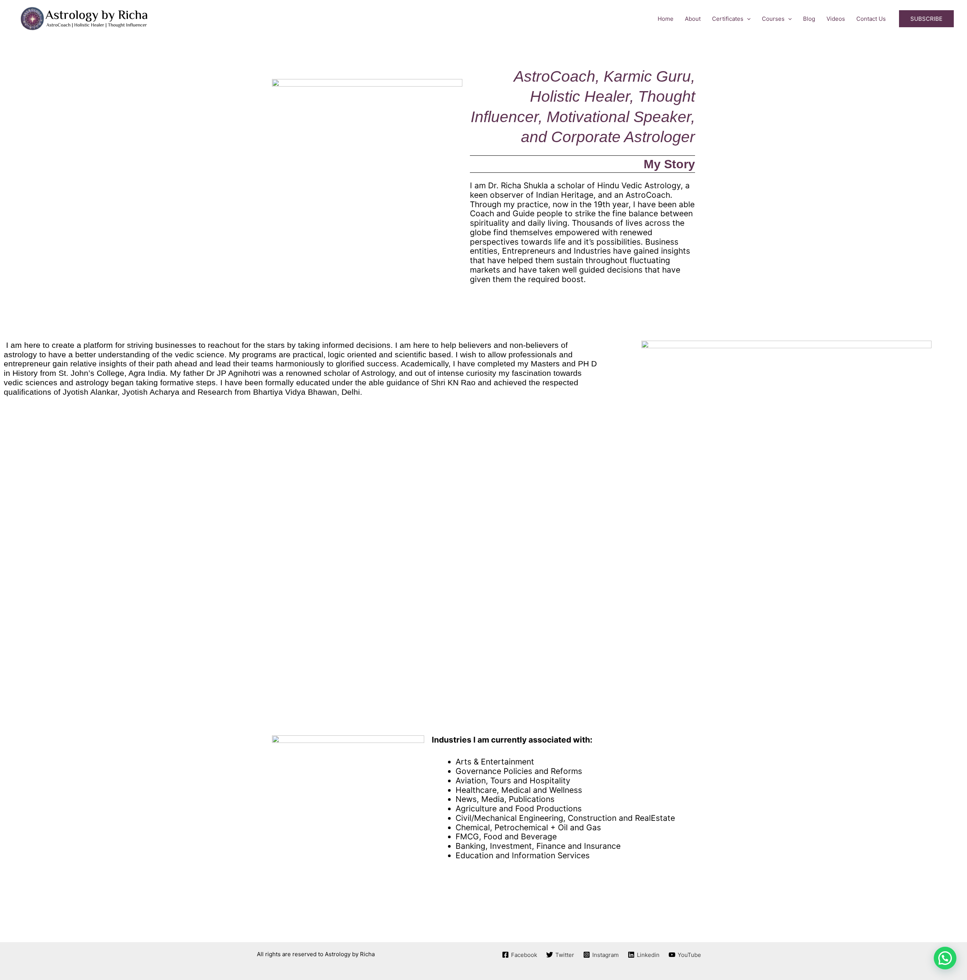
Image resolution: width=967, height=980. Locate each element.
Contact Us (871, 18)
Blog (809, 18)
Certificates (727, 18)
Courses (773, 18)
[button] (747, 18)
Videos (835, 18)
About (693, 18)
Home (666, 18)
